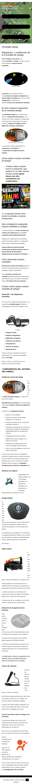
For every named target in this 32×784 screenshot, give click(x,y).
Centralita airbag (9, 4)
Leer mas (16, 782)
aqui (6, 361)
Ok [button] (27, 779)
